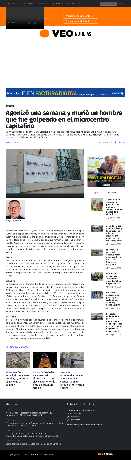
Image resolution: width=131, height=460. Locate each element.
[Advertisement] (65, 60)
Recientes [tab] (111, 192)
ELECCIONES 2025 (70, 3)
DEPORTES (55, 3)
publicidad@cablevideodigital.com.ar (85, 424)
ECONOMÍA (29, 3)
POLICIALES (42, 3)
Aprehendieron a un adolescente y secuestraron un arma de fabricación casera (72, 381)
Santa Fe (10, 106)
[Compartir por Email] (124, 142)
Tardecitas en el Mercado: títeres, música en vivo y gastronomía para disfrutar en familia (44, 380)
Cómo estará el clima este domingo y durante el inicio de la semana (17, 378)
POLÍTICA (17, 3)
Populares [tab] (98, 192)
